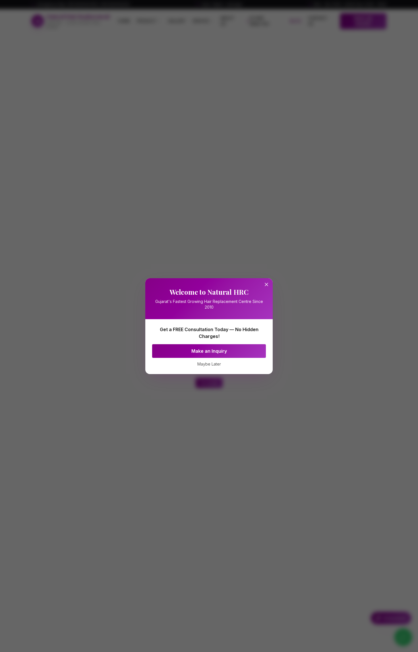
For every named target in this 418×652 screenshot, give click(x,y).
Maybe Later (209, 364)
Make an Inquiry (209, 351)
